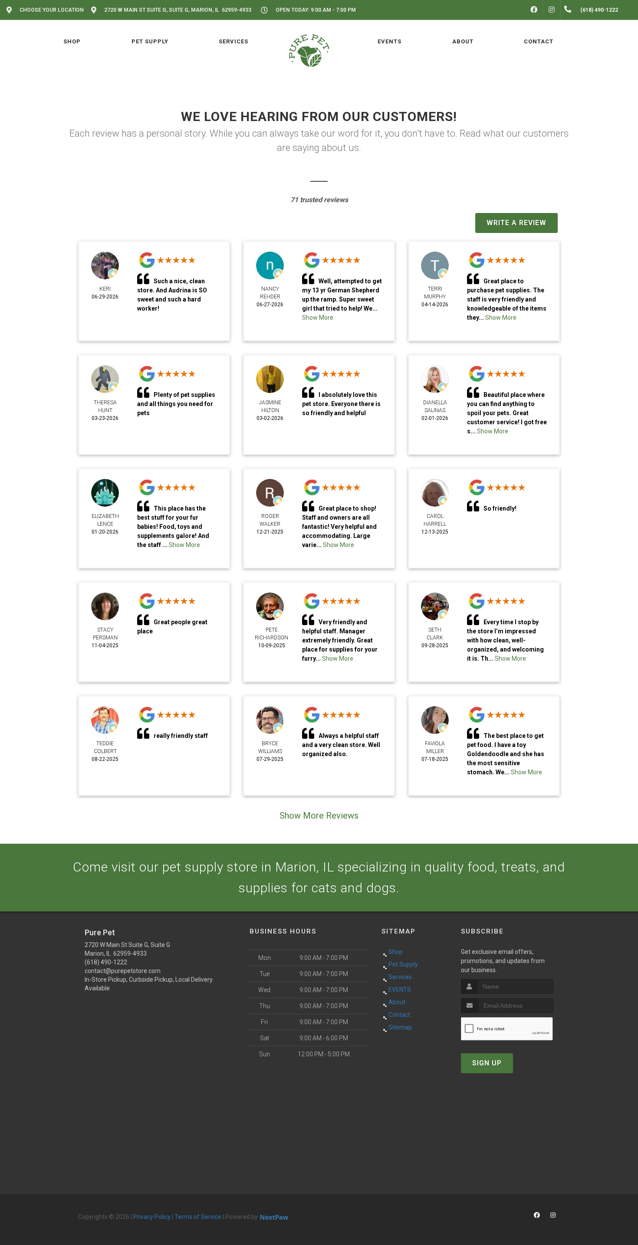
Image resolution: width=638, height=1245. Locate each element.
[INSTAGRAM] (551, 10)
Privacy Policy (152, 1216)
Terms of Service (197, 1216)
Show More (184, 544)
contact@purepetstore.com (123, 970)
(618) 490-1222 (106, 962)
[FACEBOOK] (534, 10)
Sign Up (487, 1063)
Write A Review (516, 223)
